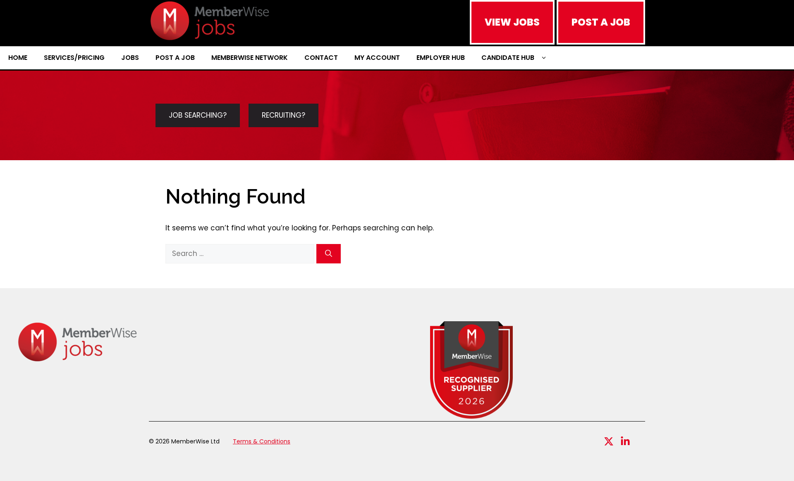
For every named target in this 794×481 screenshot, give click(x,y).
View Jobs (512, 22)
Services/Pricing (74, 57)
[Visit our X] (608, 441)
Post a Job (175, 57)
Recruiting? (283, 115)
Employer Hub (440, 57)
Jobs (130, 57)
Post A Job (601, 22)
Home (17, 57)
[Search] (328, 254)
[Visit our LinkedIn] (625, 441)
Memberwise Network (249, 57)
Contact (321, 57)
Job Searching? (198, 115)
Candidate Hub (507, 57)
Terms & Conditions (261, 441)
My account (377, 57)
